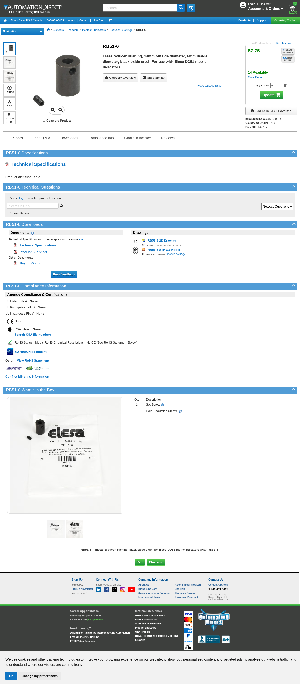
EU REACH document (31, 351)
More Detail (255, 77)
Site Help (180, 589)
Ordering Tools (285, 20)
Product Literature (145, 627)
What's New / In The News (150, 615)
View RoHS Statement (33, 360)
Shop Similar (155, 77)
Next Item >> (283, 43)
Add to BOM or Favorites (273, 111)
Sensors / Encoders (66, 30)
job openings (95, 619)
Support (262, 20)
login (23, 198)
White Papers (142, 632)
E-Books (140, 640)
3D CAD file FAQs (176, 254)
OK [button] (11, 676)
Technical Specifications (37, 164)
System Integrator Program (154, 593)
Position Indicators (94, 30)
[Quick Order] (110, 20)
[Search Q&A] (61, 205)
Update (268, 95)
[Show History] (191, 8)
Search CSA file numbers (33, 334)
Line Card (99, 20)
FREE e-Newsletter (146, 619)
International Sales (149, 597)
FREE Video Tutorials (82, 641)
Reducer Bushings (121, 30)
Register (265, 3)
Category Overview (122, 77)
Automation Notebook (148, 623)
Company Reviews (185, 593)
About (71, 20)
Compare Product (58, 120)
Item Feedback (64, 274)
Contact (84, 20)
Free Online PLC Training (84, 637)
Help (81, 239)
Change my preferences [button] (40, 676)
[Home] (5, 20)
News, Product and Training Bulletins (156, 635)
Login (252, 3)
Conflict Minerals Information (27, 376)
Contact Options (218, 584)
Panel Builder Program (188, 584)
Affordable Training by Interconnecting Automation (100, 632)
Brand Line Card (147, 589)
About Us (143, 584)
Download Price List (186, 597)
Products (244, 20)
